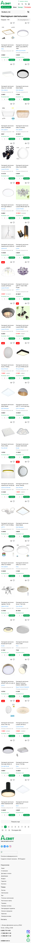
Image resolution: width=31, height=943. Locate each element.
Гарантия (3, 881)
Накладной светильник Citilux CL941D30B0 (22, 166)
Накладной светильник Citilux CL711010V (22, 563)
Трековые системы (6, 906)
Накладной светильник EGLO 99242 (22, 524)
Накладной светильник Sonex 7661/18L (7, 723)
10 (2, 830)
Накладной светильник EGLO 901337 (22, 802)
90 (20, 830)
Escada (17, 448)
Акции (2, 868)
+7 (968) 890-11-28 (6, 933)
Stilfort (2, 805)
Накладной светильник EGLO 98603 (22, 87)
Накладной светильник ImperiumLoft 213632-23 (7, 245)
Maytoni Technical (22, 687)
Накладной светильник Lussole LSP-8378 (22, 245)
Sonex (4, 368)
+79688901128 (25, 4)
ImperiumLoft (4, 248)
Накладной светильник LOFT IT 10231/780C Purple (22, 285)
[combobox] (23, 19)
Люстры (3, 890)
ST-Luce (20, 368)
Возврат (3, 878)
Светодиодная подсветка (8, 908)
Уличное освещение (6, 911)
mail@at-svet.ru (5, 940)
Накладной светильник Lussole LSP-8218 (7, 285)
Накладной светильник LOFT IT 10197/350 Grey (22, 405)
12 (9, 830)
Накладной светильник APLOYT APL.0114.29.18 (8, 682)
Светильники (4, 893)
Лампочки (4, 913)
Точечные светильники (7, 898)
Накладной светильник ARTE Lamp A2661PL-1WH (22, 46)
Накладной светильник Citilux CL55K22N (7, 126)
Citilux (2, 48)
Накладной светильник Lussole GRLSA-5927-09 (22, 205)
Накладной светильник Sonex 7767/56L (22, 763)
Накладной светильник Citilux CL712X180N (7, 87)
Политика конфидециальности (9, 856)
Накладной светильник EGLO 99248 (7, 405)
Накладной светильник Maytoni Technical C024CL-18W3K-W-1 (22, 683)
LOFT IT (17, 289)
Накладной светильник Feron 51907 (22, 642)
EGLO (19, 90)
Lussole (5, 169)
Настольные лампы (6, 900)
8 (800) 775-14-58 (5, 930)
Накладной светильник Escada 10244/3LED (22, 445)
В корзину (11, 59)
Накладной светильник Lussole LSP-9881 (7, 326)
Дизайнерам (4, 876)
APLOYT (3, 685)
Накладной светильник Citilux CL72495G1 (7, 563)
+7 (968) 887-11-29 (6, 936)
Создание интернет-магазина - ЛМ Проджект (13, 859)
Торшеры (3, 903)
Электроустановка (6, 916)
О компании (4, 871)
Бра (2, 895)
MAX (28, 931)
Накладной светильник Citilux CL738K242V (7, 45)
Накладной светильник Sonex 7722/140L (22, 603)
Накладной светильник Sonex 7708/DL (7, 365)
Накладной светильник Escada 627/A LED (7, 642)
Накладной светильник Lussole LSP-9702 (7, 166)
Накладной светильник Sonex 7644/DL (22, 484)
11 (6, 830)
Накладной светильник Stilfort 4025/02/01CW (7, 802)
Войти (19, 4)
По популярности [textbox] (23, 20)
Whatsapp (28, 936)
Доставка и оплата (6, 873)
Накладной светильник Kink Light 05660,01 (7, 205)
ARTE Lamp (20, 50)
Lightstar (4, 606)
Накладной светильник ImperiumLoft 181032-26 (7, 484)
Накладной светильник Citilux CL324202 (22, 126)
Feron (4, 448)
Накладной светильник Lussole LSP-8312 (22, 723)
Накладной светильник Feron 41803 (7, 445)
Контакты (3, 884)
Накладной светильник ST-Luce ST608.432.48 (22, 365)
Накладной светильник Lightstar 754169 (7, 603)
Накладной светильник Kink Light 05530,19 (7, 763)
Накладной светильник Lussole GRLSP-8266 (22, 326)
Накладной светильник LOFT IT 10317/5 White (7, 524)
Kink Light (3, 208)
